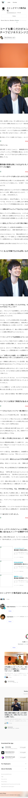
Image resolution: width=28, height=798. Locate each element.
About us (6, 20)
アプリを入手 (23, 747)
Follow (14, 16)
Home (2, 20)
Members (12, 20)
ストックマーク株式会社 (16, 9)
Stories (17, 20)
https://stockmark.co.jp (11, 12)
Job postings (22, 20)
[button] (14, 743)
